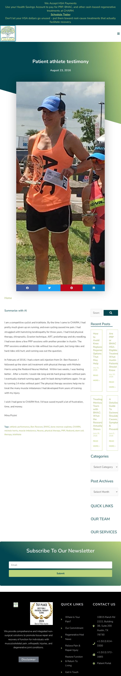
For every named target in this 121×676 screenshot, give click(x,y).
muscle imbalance (27, 430)
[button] (118, 33)
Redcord (70, 430)
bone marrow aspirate (61, 426)
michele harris (11, 430)
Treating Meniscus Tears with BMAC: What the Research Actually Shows (98, 414)
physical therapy (52, 430)
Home (8, 298)
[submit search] (111, 313)
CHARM (76, 426)
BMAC (47, 426)
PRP (63, 430)
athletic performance (20, 426)
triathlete (17, 434)
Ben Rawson (37, 426)
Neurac (40, 430)
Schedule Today (60, 14)
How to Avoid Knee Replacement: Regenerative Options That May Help (100, 348)
